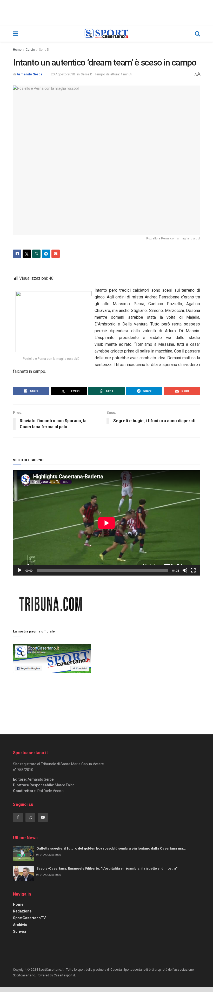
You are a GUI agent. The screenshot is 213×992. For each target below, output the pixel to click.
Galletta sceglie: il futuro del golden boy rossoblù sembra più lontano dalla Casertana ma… (111, 848)
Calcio (30, 49)
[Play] (19, 570)
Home (17, 49)
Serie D (44, 49)
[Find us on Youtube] (43, 817)
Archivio (20, 925)
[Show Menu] (15, 34)
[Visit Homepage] (106, 34)
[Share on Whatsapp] (36, 254)
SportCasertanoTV (29, 918)
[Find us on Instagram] (30, 817)
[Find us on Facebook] (18, 817)
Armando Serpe (30, 74)
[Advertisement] (145, 679)
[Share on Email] (55, 254)
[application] (106, 523)
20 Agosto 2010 (63, 74)
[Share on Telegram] (46, 254)
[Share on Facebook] (17, 254)
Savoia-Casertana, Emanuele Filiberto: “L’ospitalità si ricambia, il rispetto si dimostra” (106, 868)
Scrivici (19, 931)
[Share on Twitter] (27, 254)
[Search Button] (197, 34)
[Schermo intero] (193, 570)
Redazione (22, 911)
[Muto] (185, 570)
